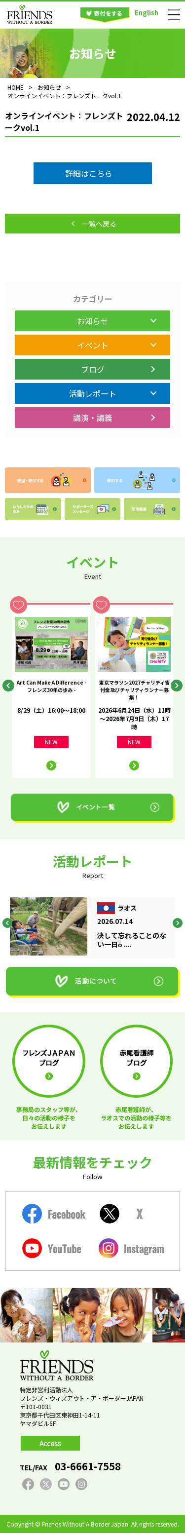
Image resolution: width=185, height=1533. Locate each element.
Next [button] (177, 685)
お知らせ (93, 321)
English (146, 12)
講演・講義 (92, 417)
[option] (51, 690)
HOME (15, 87)
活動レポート (92, 393)
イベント (93, 345)
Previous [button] (8, 685)
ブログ (93, 369)
